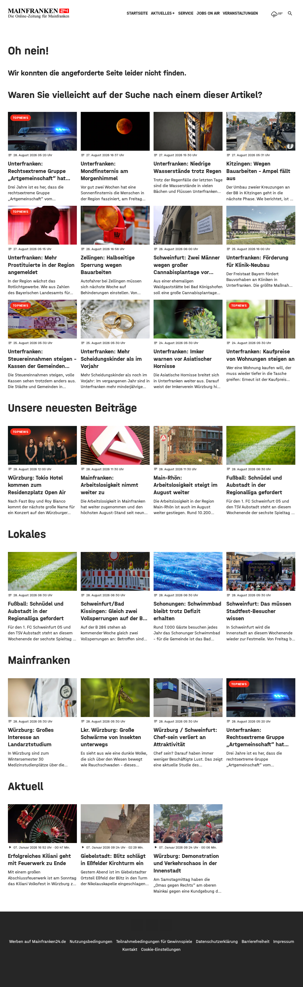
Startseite (137, 13)
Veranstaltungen (240, 13)
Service (185, 13)
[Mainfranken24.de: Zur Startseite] (38, 13)
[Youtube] (166, 925)
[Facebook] (137, 925)
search (290, 13)
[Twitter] (152, 925)
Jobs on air (208, 13)
